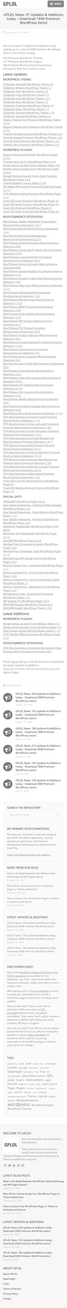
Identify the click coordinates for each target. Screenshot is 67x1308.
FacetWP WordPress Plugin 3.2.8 (22, 540)
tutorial (42, 1096)
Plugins (20, 1088)
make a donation (36, 1034)
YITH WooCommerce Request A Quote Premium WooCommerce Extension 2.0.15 (31, 468)
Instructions (34, 1079)
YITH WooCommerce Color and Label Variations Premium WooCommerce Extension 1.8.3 (31, 425)
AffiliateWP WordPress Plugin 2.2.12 (24, 501)
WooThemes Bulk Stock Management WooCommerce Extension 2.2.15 (25, 237)
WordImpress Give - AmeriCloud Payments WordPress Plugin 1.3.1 (28, 595)
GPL (50, 1075)
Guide (10, 1080)
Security (27, 1092)
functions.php (13, 1076)
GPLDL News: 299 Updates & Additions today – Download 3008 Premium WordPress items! (38, 697)
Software (42, 1092)
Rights (9, 1092)
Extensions (28, 1071)
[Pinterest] (18, 1165)
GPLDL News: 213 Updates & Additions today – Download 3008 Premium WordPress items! (38, 749)
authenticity (12, 1064)
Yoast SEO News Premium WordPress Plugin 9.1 (31, 204)
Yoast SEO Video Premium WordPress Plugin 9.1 (31, 211)
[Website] (23, 1165)
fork (37, 1071)
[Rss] (14, 1165)
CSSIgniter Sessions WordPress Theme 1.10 (28, 112)
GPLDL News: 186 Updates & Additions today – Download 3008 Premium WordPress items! (38, 732)
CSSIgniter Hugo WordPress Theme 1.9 (26, 95)
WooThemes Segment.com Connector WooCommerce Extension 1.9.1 (25, 351)
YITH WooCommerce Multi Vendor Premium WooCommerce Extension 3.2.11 (29, 447)
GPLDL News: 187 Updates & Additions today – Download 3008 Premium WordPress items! (38, 766)
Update (52, 1096)
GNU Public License (33, 1075)
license (12, 1083)
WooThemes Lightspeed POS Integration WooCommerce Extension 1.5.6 (27, 294)
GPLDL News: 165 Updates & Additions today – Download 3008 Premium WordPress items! (38, 714)
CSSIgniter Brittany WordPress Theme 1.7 (27, 88)
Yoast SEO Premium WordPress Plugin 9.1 (27, 208)
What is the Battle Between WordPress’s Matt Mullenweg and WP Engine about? (31, 875)
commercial (50, 1063)
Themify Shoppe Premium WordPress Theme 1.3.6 (32, 137)
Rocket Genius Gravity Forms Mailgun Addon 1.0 (31, 623)
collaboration (38, 1064)
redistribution (41, 1088)
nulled (38, 1084)
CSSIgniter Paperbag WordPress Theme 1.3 (28, 105)
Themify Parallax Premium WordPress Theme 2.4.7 (32, 134)
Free (42, 1071)
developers (33, 1068)
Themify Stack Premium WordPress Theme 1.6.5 (31, 141)
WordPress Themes (19, 1108)
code (28, 1063)
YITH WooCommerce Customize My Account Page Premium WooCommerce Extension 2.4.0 (32, 649)
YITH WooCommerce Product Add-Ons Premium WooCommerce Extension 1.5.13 (31, 454)
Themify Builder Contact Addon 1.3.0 (24, 183)
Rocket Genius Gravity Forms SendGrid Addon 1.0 (32, 627)
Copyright (23, 1067)
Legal (48, 1080)
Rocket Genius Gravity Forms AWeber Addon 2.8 (31, 165)
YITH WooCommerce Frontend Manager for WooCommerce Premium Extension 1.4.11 (28, 440)
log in (14, 661)
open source (49, 1084)
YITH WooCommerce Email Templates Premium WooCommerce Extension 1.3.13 (31, 432)
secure (18, 1092)
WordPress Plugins (42, 1105)
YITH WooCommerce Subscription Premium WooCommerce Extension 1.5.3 (29, 475)
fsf (48, 1071)
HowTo (20, 1080)
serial (35, 1092)
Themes (32, 1096)
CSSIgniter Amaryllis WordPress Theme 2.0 (28, 84)
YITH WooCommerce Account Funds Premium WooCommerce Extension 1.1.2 (30, 418)
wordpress (18, 1104)
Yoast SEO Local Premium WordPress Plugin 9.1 (31, 201)
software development (16, 1097)
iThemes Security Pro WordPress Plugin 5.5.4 (29, 162)
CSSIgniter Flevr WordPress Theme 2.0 (25, 91)
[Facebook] (5, 1165)
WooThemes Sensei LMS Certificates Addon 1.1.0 (31, 631)
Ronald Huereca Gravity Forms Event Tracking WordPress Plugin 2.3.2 (30, 177)
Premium (30, 1088)
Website (11, 1100)
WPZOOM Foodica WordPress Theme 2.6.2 (28, 604)
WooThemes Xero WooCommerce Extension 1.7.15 (33, 413)
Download (14, 1071)
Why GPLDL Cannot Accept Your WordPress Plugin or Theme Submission (30, 887)
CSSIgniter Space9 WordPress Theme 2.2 (27, 116)
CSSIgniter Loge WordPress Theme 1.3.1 (26, 98)
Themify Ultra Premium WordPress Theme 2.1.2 (31, 144)
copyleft (12, 1067)
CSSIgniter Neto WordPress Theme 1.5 (25, 102)
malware (23, 1084)
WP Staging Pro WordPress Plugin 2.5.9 (26, 601)
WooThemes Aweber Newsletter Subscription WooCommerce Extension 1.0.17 (29, 223)
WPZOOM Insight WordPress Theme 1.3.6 (27, 608)
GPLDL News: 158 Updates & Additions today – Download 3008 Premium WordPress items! (38, 784)
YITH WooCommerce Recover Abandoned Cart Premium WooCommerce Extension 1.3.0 (30, 461)
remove (51, 1088)
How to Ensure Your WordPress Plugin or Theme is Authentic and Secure (33, 900)
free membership (39, 991)
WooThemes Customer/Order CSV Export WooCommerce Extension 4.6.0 (27, 258)
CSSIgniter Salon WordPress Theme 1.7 (26, 109)
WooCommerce (27, 1100)
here (15, 672)
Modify (31, 1084)
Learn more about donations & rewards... (29, 854)
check (21, 1063)
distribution (44, 1068)
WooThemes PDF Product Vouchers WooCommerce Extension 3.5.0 (24, 329)
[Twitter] (10, 1165)
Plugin (11, 1088)
